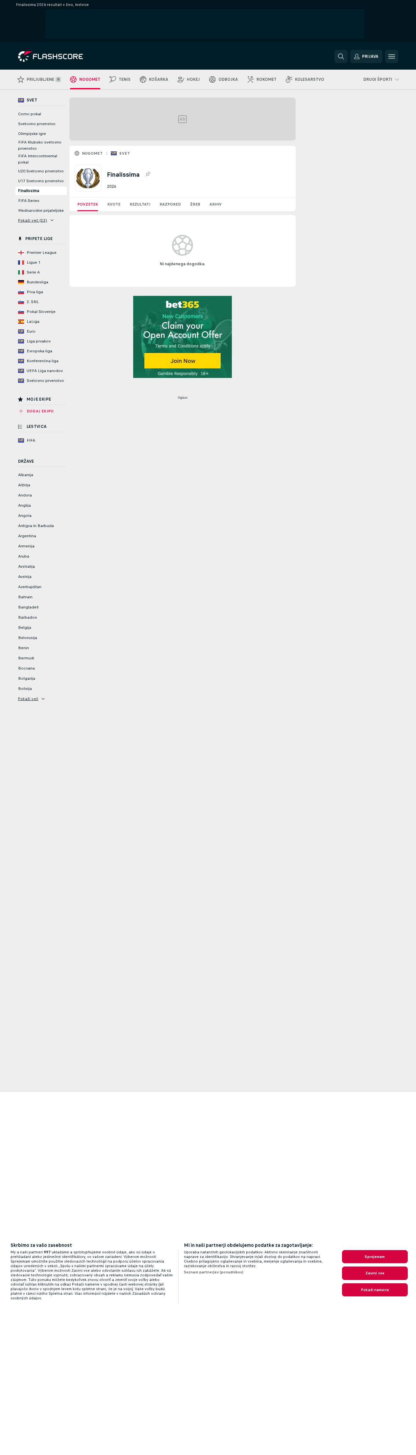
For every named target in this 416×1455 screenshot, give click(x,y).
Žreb (195, 204)
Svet (124, 153)
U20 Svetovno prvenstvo (41, 171)
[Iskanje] (341, 56)
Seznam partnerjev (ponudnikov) (214, 1272)
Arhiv (215, 204)
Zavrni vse (374, 1273)
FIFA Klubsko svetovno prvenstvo (39, 145)
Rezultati (140, 204)
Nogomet (92, 153)
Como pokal (29, 114)
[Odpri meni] (391, 56)
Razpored (170, 204)
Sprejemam (375, 1256)
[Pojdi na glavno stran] (63, 56)
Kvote (113, 204)
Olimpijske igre (32, 133)
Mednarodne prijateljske (41, 210)
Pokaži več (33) (32, 220)
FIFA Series (28, 200)
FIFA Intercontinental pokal (37, 159)
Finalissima (28, 190)
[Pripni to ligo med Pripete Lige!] (147, 174)
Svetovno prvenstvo (37, 123)
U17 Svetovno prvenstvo (41, 181)
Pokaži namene (375, 1290)
